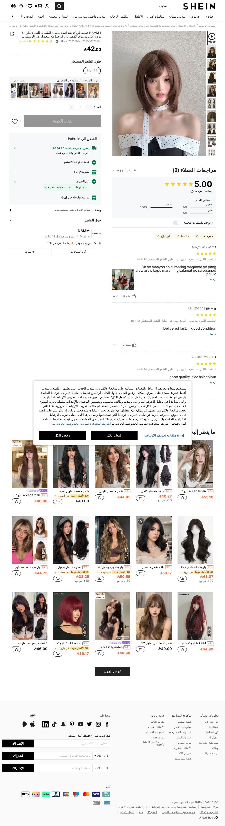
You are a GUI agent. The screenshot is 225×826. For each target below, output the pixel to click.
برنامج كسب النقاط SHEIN (153, 744)
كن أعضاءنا (212, 732)
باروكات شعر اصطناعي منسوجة (109, 25)
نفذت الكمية (63, 121)
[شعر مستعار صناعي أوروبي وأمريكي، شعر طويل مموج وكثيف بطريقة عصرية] (69, 90)
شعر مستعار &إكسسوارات (160, 25)
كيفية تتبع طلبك (182, 758)
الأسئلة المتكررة (182, 748)
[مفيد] (133, 296)
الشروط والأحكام (209, 812)
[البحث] (59, 6)
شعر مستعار (136, 25)
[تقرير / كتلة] (114, 296)
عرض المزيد (113, 671)
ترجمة (213, 279)
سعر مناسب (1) (205, 236)
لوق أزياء (213, 737)
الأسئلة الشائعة (156, 727)
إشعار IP (152, 812)
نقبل (107, 786)
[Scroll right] (12, 16)
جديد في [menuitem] (194, 16)
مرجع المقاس (183, 742)
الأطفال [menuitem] (138, 16)
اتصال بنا (213, 727)
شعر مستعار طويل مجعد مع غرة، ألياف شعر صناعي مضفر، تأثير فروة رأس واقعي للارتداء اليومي (71, 491)
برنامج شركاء (211, 753)
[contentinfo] (56, 794)
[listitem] (93, 90)
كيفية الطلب (184, 721)
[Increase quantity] (71, 107)
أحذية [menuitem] (41, 16)
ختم (141, 812)
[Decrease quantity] (88, 107)
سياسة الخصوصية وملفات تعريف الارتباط (174, 806)
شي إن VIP (185, 753)
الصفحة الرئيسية (207, 25)
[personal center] (47, 6)
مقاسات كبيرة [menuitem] (155, 16)
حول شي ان (211, 721)
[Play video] (159, 93)
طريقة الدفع (157, 721)
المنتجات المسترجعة (180, 732)
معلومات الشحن (182, 727)
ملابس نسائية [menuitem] (177, 16)
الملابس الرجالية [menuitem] (119, 16)
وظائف (214, 748)
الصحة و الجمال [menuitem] (24, 16)
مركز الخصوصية (209, 806)
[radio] (92, 70)
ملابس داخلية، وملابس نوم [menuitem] (89, 16)
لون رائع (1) (163, 236)
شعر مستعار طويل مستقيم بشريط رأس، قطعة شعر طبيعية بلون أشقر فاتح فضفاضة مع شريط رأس (70, 567)
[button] (21, 6)
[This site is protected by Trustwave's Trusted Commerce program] (107, 802)
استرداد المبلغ (183, 737)
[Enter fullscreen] (116, 152)
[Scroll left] (18, 16)
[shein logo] (199, 6)
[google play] (24, 726)
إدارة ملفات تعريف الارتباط (132, 806)
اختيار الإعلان (127, 812)
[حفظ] (15, 121)
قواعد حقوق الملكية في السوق (178, 812)
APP (33, 715)
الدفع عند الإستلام (154, 732)
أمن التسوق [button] (82, 181)
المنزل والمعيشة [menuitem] (59, 16)
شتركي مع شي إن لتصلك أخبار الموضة (89, 735)
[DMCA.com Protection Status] (96, 802)
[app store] (32, 726)
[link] (38, 6)
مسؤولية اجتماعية (208, 742)
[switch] (177, 223)
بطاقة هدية (158, 737)
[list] (75, 724)
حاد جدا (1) (183, 236)
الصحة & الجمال (187, 25)
